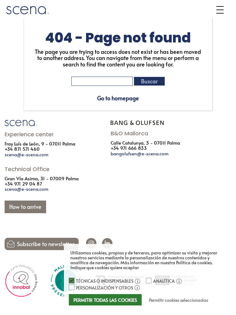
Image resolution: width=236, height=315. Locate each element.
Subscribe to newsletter (45, 244)
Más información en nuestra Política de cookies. (166, 262)
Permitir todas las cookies (105, 300)
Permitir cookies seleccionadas (178, 300)
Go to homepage (118, 98)
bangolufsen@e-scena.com (139, 153)
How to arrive (25, 206)
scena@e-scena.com (26, 154)
